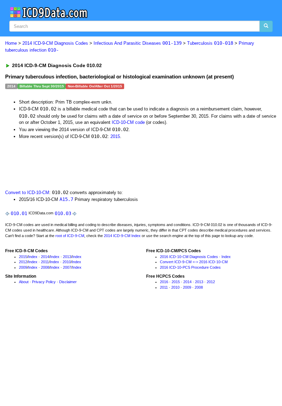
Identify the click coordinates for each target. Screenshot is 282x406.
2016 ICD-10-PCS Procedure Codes (190, 267)
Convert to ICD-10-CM (27, 192)
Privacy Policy (44, 282)
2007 (67, 267)
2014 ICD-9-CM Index (122, 236)
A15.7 (66, 199)
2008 (45, 267)
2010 (67, 262)
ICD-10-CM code (128, 122)
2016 (164, 282)
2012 (23, 262)
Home (11, 43)
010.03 (63, 213)
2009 (23, 267)
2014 (45, 257)
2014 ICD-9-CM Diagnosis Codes (55, 43)
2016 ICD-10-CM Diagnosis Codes (189, 257)
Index (32, 257)
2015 (115, 136)
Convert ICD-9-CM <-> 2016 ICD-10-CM (194, 262)
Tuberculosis (210, 43)
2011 (45, 262)
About (24, 282)
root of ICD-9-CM (69, 236)
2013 (67, 257)
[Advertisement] (128, 163)
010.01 (19, 213)
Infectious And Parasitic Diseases (138, 43)
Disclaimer (68, 282)
